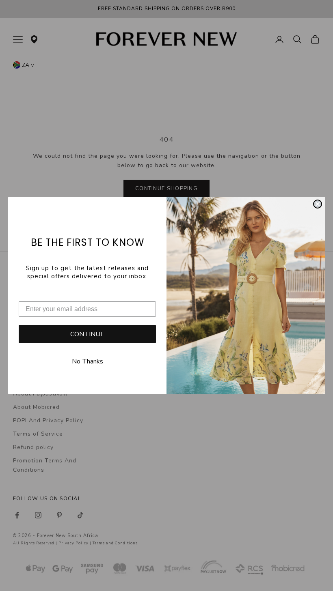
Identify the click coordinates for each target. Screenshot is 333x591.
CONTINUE (87, 334)
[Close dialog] (318, 204)
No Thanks (87, 361)
